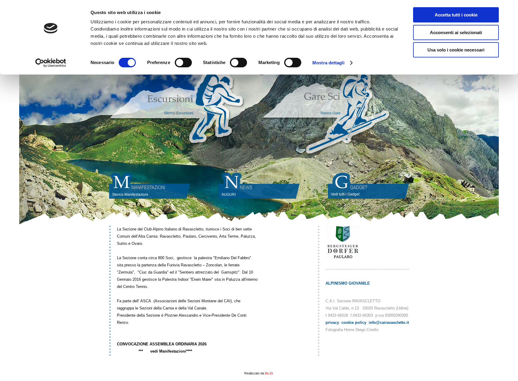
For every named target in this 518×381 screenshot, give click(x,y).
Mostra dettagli (328, 62)
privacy (332, 322)
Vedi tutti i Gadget (345, 194)
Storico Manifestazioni (130, 194)
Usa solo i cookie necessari (455, 49)
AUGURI (229, 194)
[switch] (183, 62)
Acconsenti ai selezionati (456, 32)
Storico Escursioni (178, 113)
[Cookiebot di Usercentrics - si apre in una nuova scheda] (51, 62)
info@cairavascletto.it (389, 322)
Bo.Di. (269, 373)
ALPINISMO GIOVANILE (348, 283)
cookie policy (353, 322)
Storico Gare (330, 113)
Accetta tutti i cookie (456, 14)
